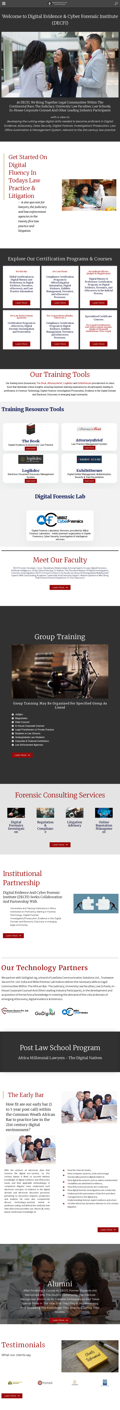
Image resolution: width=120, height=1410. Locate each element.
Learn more (30, 448)
